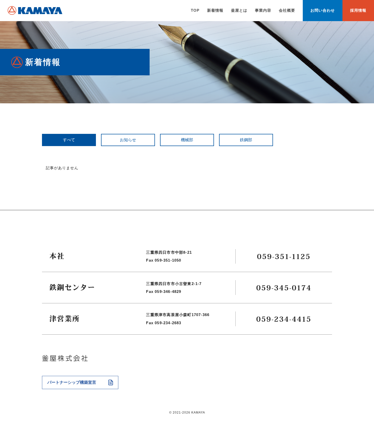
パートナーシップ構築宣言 (71, 382)
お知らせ (128, 140)
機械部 (187, 140)
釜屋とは (239, 10)
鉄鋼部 (246, 140)
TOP (195, 10)
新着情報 (215, 10)
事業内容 (263, 10)
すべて (69, 140)
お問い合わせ (322, 10)
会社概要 (287, 10)
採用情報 (358, 10)
